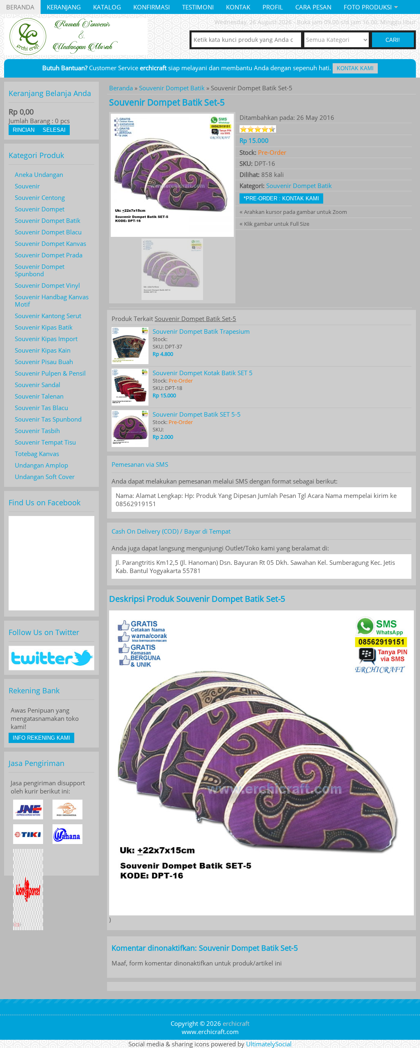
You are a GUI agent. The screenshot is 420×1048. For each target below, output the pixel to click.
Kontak (238, 7)
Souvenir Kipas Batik (44, 327)
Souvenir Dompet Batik (172, 88)
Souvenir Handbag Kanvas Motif (52, 300)
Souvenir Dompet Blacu (48, 232)
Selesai (54, 130)
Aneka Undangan (39, 174)
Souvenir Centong (40, 197)
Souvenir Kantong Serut (48, 316)
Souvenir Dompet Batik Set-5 (167, 102)
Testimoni (198, 7)
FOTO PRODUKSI (368, 7)
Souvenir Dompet (39, 209)
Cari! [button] (393, 40)
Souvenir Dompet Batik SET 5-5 (197, 414)
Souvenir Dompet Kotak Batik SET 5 (203, 373)
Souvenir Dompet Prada (48, 255)
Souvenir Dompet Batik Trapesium (201, 331)
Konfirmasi (151, 7)
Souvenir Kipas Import (46, 339)
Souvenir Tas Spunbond (48, 419)
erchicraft (236, 1023)
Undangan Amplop (41, 465)
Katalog (107, 7)
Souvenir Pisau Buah (44, 362)
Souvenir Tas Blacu (41, 408)
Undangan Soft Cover (45, 476)
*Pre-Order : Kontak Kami (281, 198)
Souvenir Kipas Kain (43, 350)
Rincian (23, 130)
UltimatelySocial (269, 1044)
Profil (272, 7)
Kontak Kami (355, 68)
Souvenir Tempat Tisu (45, 442)
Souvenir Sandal (37, 385)
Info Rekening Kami (41, 738)
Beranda (20, 7)
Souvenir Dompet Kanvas (50, 243)
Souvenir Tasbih (37, 431)
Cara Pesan (313, 7)
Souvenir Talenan (39, 396)
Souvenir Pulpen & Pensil (50, 373)
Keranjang (64, 7)
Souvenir (27, 186)
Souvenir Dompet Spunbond (39, 270)
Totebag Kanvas (37, 453)
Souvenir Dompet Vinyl (47, 285)
